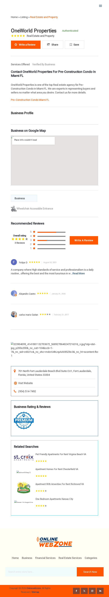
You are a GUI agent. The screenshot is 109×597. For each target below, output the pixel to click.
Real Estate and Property (44, 17)
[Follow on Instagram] (92, 591)
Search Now (90, 571)
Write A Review (84, 240)
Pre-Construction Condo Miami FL (30, 99)
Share (54, 44)
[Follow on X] (84, 591)
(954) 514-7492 (27, 391)
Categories (91, 558)
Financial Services (45, 558)
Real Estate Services (70, 558)
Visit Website (25, 383)
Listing (24, 17)
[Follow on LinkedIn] (100, 591)
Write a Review (27, 44)
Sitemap (35, 592)
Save (76, 44)
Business (27, 558)
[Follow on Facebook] (76, 591)
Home (14, 17)
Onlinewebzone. (34, 588)
